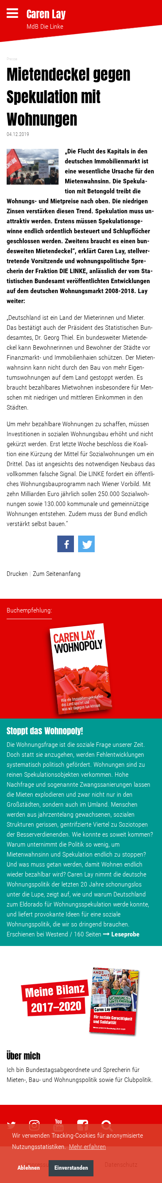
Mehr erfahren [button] (87, 1147)
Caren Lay (46, 14)
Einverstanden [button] (71, 1167)
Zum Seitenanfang (57, 574)
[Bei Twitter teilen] (86, 544)
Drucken (17, 574)
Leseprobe (125, 934)
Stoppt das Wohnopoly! (45, 730)
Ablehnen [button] (28, 1167)
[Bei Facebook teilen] (65, 544)
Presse (12, 59)
